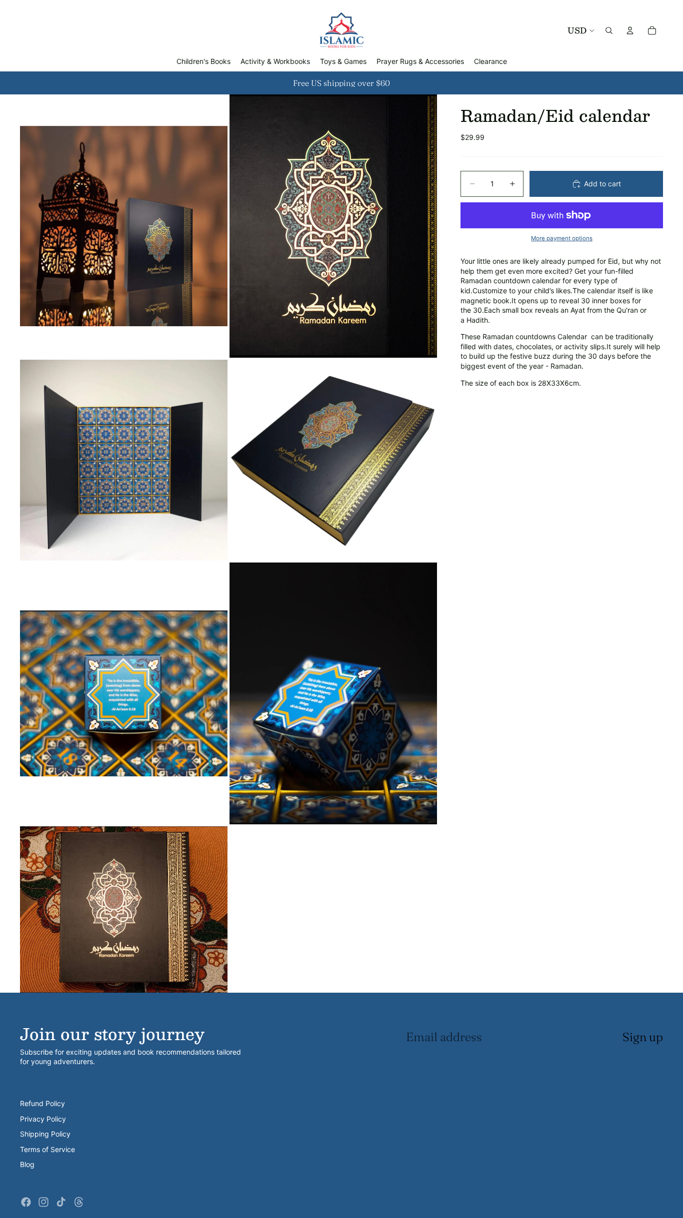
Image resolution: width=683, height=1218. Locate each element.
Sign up (642, 1037)
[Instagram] (44, 1202)
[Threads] (79, 1202)
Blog (27, 1164)
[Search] (609, 30)
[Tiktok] (61, 1202)
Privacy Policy (43, 1119)
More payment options (561, 238)
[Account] (630, 30)
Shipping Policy (45, 1134)
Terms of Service (47, 1149)
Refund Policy (42, 1103)
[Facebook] (26, 1202)
